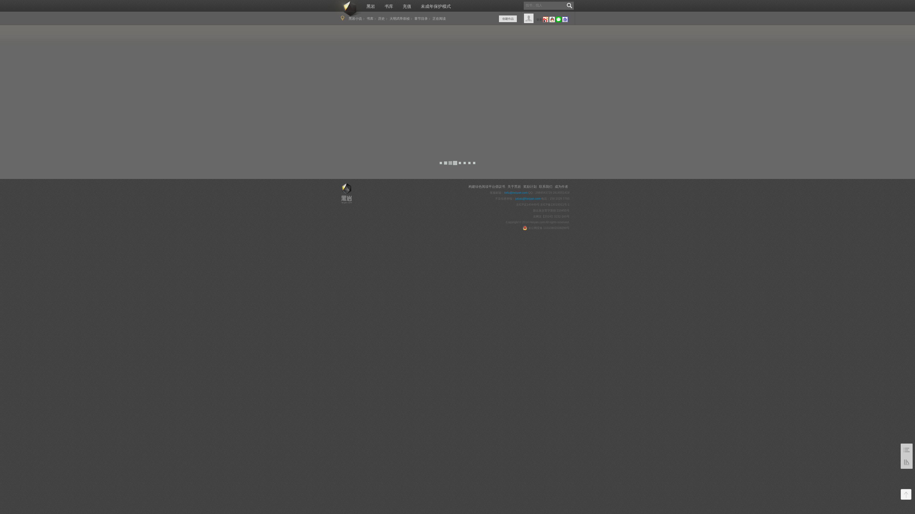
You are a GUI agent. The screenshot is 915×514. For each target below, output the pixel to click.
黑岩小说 (355, 18)
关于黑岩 (514, 186)
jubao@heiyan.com (527, 198)
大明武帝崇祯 (400, 18)
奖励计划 (530, 186)
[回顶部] (906, 494)
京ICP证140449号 (527, 204)
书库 (389, 6)
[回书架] (907, 462)
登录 (539, 19)
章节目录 (421, 18)
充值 (407, 6)
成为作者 (561, 186)
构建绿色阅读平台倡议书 (486, 186)
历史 (381, 18)
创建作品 (508, 18)
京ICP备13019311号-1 (554, 204)
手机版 (343, 169)
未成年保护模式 (436, 6)
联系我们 (545, 186)
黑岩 (345, 8)
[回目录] (907, 450)
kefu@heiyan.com (516, 192)
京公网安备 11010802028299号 (548, 228)
